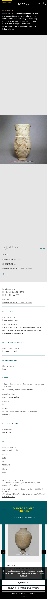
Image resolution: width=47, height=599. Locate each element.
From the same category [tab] (24, 518)
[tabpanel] (23, 552)
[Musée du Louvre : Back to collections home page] (23, 4)
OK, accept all (23, 583)
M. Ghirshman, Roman (11, 390)
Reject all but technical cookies (23, 588)
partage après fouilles (10, 450)
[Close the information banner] (43, 20)
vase (4, 457)
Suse (4, 472)
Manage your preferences (23, 594)
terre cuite (6, 465)
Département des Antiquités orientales (17, 302)
